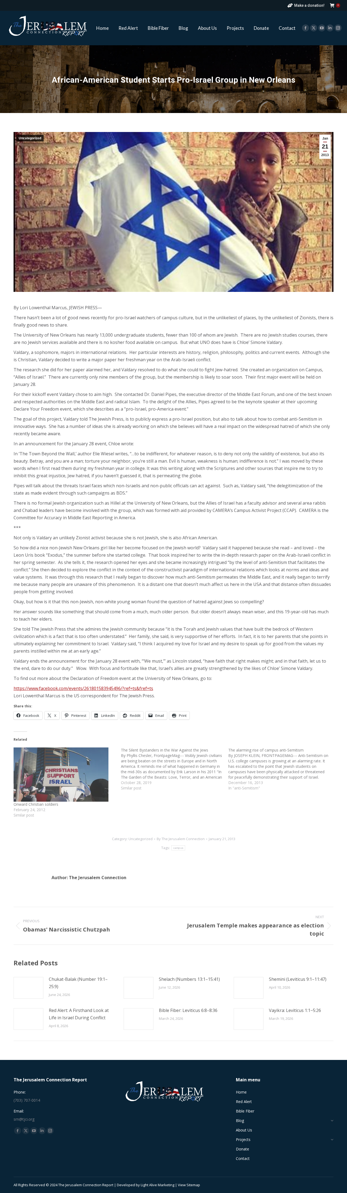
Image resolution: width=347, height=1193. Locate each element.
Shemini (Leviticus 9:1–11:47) (297, 979)
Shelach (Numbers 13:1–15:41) (189, 979)
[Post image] (28, 988)
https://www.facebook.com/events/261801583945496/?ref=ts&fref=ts (83, 688)
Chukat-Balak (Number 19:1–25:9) (78, 982)
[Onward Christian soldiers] (64, 774)
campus (178, 847)
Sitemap (193, 1184)
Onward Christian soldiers (36, 804)
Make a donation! (309, 5)
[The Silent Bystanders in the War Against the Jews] (174, 769)
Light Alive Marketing (157, 1184)
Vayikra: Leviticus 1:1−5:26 (295, 1010)
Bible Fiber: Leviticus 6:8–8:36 (188, 1010)
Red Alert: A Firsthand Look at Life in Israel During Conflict (79, 1014)
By (181, 838)
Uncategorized (30, 138)
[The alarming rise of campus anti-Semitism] (282, 769)
